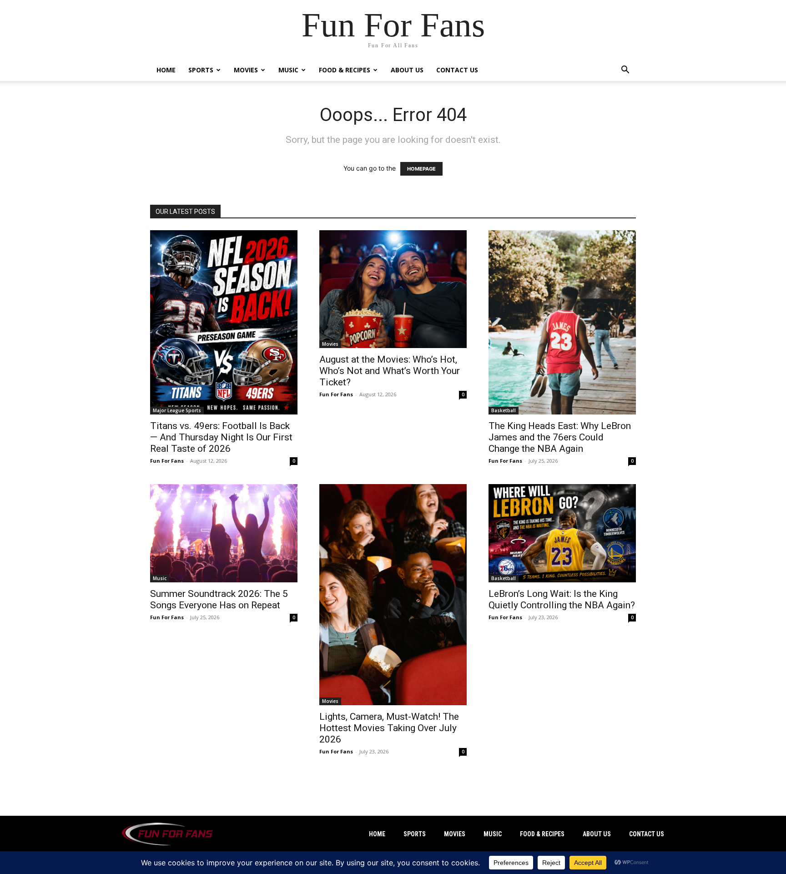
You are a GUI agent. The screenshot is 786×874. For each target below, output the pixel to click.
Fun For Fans (167, 460)
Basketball (503, 410)
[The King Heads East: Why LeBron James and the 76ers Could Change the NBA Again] (562, 322)
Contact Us (457, 70)
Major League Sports (177, 410)
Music (288, 70)
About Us (407, 70)
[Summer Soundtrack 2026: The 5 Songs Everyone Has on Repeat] (223, 533)
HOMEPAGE (421, 169)
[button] (625, 70)
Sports (200, 70)
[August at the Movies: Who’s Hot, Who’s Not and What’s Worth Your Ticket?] (393, 289)
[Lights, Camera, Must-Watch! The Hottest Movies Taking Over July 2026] (393, 594)
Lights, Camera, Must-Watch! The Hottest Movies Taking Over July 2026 (389, 728)
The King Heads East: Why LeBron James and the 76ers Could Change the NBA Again (560, 437)
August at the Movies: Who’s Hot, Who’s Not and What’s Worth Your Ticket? (389, 371)
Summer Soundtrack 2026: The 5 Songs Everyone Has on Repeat (219, 599)
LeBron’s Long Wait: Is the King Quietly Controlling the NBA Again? (562, 599)
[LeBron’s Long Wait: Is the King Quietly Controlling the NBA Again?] (562, 533)
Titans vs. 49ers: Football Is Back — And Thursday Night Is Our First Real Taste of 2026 (221, 437)
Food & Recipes (344, 70)
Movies (246, 70)
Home (166, 70)
